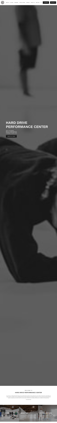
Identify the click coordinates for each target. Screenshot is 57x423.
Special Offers (22, 2)
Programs (16, 2)
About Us (7, 2)
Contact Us (33, 2)
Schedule (28, 2)
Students (46, 2)
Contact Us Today (11, 136)
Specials (53, 2)
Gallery (11, 2)
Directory (38, 2)
